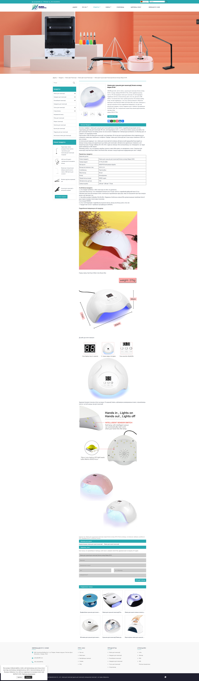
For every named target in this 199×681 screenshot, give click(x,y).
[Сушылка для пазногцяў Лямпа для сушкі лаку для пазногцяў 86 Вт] (112, 625)
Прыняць (28, 677)
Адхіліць (20, 677)
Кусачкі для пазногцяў (59, 128)
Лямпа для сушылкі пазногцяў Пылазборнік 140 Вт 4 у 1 (113, 612)
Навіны (108, 7)
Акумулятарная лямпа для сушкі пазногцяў (91, 544)
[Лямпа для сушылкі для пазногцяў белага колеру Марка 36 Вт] (85, 114)
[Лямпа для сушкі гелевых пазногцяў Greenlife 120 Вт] (135, 600)
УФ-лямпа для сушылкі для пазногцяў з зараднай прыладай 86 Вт (90, 637)
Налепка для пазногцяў (60, 125)
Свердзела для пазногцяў (60, 104)
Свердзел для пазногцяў (60, 97)
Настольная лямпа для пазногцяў (62, 135)
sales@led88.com (38, 1)
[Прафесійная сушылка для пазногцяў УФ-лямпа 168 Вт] (90, 600)
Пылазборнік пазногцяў (60, 100)
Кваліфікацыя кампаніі (85, 658)
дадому (75, 7)
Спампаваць (120, 7)
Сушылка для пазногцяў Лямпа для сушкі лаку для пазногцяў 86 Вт (113, 637)
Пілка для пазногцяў (59, 118)
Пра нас (84, 7)
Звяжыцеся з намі (154, 7)
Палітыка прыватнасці (28, 674)
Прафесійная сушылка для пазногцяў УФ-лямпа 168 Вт (90, 612)
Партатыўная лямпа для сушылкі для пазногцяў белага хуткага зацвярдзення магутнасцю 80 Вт (135, 637)
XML (140, 661)
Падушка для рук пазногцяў (61, 132)
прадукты (96, 7)
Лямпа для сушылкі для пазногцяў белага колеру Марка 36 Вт (111, 77)
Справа (81, 661)
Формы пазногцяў (58, 121)
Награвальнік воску (58, 114)
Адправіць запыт (136, 7)
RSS (140, 658)
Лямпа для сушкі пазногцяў (85, 77)
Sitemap (141, 655)
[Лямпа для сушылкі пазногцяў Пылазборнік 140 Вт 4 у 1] (112, 600)
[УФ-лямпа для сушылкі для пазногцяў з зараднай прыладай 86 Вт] (90, 625)
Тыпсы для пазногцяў (59, 107)
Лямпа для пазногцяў (70, 77)
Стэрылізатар (57, 111)
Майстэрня (82, 655)
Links (140, 652)
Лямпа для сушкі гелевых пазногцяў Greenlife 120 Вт (135, 612)
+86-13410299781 (55, 1)
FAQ (80, 664)
